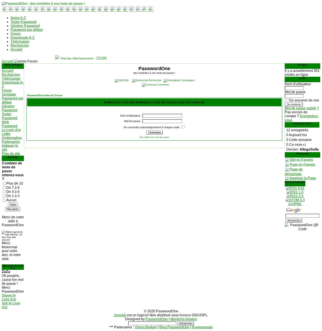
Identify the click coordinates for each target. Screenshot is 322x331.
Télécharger (20, 41)
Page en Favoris (302, 164)
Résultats (13, 209)
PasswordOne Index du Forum (44, 95)
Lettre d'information (12, 136)
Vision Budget (146, 327)
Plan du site (11, 153)
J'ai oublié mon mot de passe (154, 137)
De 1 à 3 (12, 196)
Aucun (11, 200)
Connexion (163, 84)
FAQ (126, 80)
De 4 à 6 (12, 192)
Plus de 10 (14, 183)
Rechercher (20, 45)
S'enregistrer (188, 80)
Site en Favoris (301, 160)
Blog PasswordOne (174, 327)
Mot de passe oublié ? (302, 108)
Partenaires (11, 142)
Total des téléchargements (75, 58)
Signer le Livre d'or (9, 297)
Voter (13, 204)
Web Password (9, 124)
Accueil (16, 49)
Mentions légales (183, 319)
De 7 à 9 (12, 187)
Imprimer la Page (303, 178)
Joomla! (120, 315)
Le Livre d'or (11, 130)
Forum (16, 34)
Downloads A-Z (23, 37)
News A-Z (18, 18)
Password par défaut (26, 30)
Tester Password (23, 22)
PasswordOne (157, 319)
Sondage (9, 94)
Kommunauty (202, 327)
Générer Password (25, 26)
